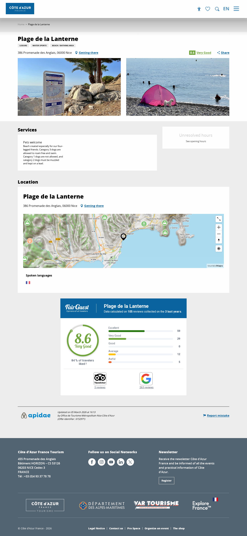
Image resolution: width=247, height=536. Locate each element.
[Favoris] (208, 9)
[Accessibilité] (199, 9)
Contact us (116, 528)
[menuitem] (20, 8)
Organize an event (157, 528)
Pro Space (133, 528)
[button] (217, 9)
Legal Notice (96, 528)
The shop (179, 528)
